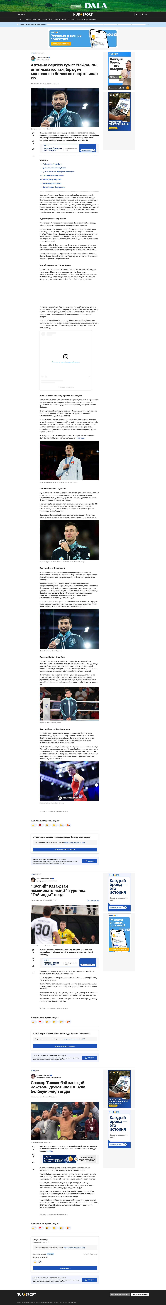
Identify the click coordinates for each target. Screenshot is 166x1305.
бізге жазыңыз (62, 811)
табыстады (80, 438)
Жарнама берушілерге (140, 1294)
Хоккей (44, 19)
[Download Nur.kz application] (83, 6)
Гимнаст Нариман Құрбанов (53, 175)
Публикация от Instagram (66, 387)
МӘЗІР (23, 14)
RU (137, 14)
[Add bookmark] (33, 155)
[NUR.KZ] (83, 14)
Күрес (50, 19)
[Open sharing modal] (33, 149)
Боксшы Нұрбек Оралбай (52, 183)
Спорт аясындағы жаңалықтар (86, 19)
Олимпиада (71, 19)
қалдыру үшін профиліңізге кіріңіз (74, 842)
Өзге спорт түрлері (60, 19)
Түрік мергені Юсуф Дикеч (52, 164)
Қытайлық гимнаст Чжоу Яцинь (54, 168)
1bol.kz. (49, 1151)
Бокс (39, 19)
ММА (34, 19)
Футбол (28, 19)
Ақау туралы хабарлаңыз (119, 1294)
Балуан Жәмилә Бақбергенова (54, 187)
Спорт (19, 19)
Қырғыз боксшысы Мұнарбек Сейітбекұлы (58, 172)
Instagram (91, 861)
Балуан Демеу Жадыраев (52, 179)
